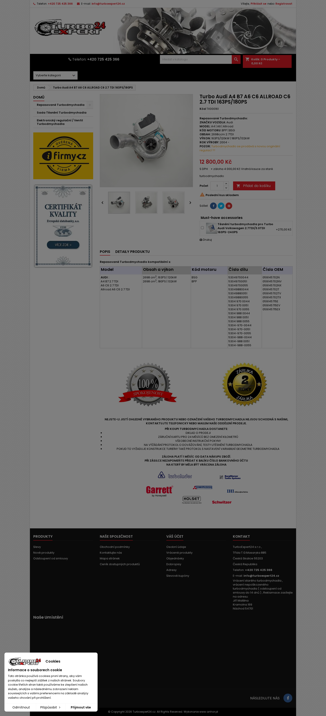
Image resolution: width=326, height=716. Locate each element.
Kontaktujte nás (111, 553)
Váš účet (174, 536)
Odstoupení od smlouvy (50, 558)
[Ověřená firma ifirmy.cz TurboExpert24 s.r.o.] (63, 155)
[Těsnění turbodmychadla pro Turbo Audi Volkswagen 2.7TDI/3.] (211, 228)
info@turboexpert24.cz (108, 4)
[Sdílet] (213, 206)
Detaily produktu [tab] (132, 251)
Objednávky (175, 558)
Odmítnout (21, 707)
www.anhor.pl (208, 712)
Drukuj (206, 240)
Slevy (37, 547)
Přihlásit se (258, 4)
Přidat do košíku (253, 185)
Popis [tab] (105, 251)
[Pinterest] (229, 206)
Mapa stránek (110, 558)
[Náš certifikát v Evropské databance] (63, 226)
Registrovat (283, 4)
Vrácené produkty (179, 553)
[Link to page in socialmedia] (287, 698)
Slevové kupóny (177, 576)
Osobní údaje (176, 547)
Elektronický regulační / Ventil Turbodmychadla (60, 122)
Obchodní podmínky (115, 547)
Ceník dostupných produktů (120, 564)
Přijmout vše (81, 707)
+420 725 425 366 (60, 4)
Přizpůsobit (49, 707)
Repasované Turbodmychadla (60, 105)
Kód (203, 109)
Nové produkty (43, 553)
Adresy (171, 570)
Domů (38, 97)
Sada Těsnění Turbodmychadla (61, 112)
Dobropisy (173, 564)
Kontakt (241, 536)
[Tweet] (221, 206)
